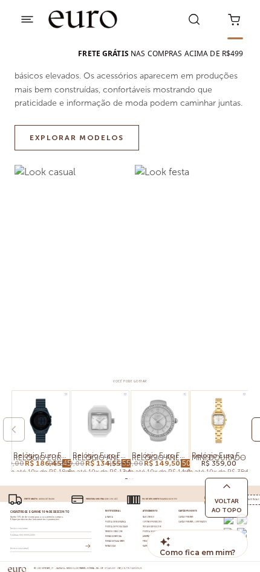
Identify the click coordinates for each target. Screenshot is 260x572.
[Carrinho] (234, 19)
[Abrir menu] (27, 19)
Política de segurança (115, 522)
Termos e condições (113, 531)
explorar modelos (77, 137)
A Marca (109, 517)
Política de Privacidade (116, 526)
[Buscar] (194, 19)
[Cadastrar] (88, 546)
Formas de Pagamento (115, 541)
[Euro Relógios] (83, 20)
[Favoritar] (66, 395)
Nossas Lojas (110, 546)
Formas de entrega (113, 536)
